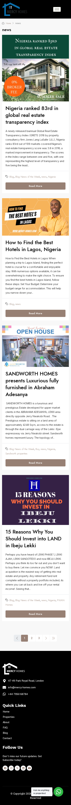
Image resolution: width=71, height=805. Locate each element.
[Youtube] (29, 768)
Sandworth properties (16, 453)
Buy (37, 449)
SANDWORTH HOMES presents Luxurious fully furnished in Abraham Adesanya (32, 384)
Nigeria (52, 177)
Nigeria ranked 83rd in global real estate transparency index (32, 115)
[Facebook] (5, 768)
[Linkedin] (23, 768)
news (44, 177)
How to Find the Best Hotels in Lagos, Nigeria (33, 246)
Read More (35, 186)
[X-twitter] (17, 768)
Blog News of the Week (27, 177)
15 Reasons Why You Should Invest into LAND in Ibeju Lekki (33, 538)
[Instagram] (11, 768)
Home (8, 23)
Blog (11, 177)
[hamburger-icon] (57, 9)
